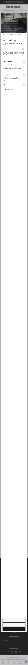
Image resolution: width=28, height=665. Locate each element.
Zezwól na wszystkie (14, 629)
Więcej (4, 56)
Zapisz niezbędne (14, 624)
